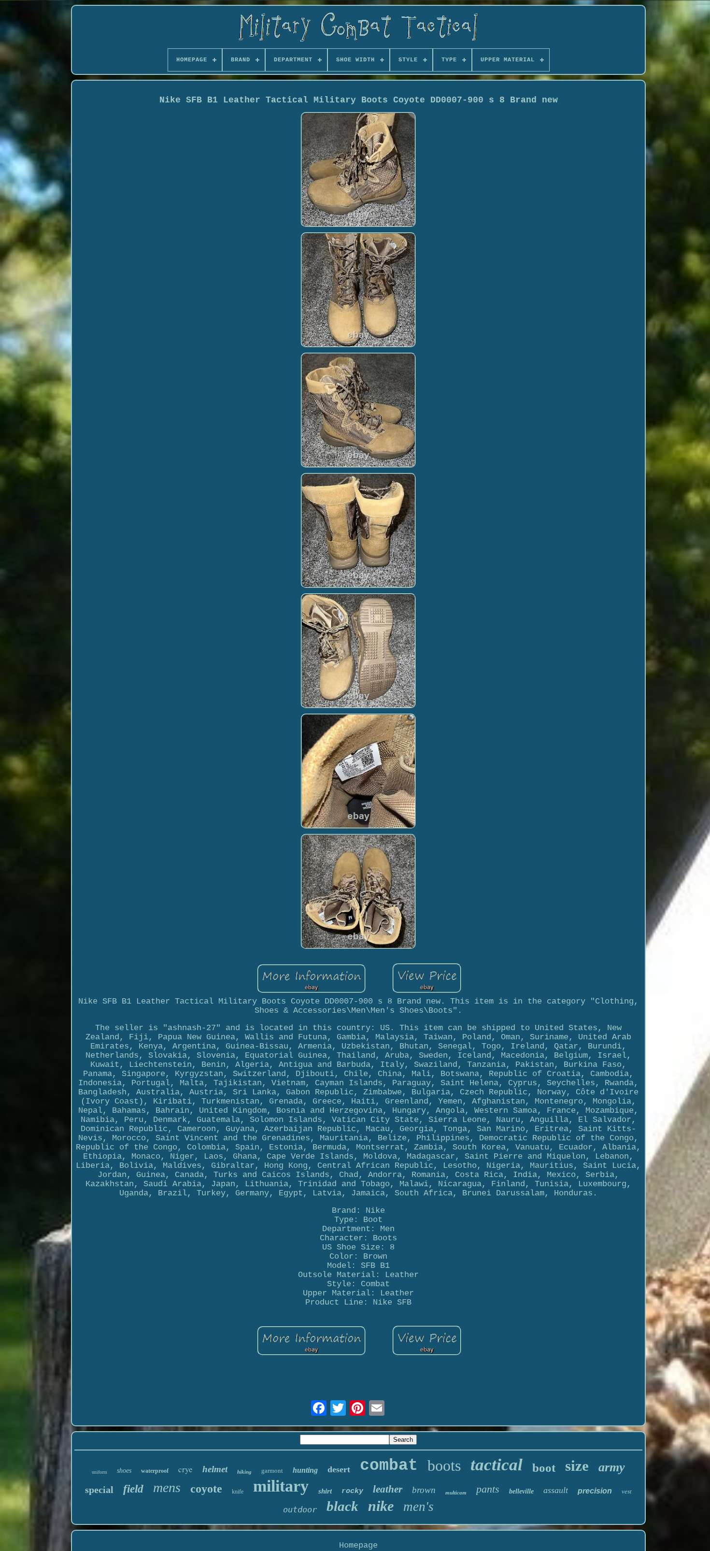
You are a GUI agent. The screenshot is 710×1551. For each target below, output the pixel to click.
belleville (521, 1491)
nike (381, 1506)
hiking (244, 1472)
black (342, 1506)
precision (595, 1491)
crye (185, 1469)
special (99, 1489)
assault (555, 1490)
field (133, 1489)
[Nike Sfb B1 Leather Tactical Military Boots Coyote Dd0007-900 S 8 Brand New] (358, 171)
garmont (272, 1470)
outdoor (300, 1509)
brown (424, 1490)
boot (543, 1467)
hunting (305, 1470)
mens (167, 1487)
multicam (456, 1492)
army (611, 1467)
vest (627, 1491)
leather (387, 1489)
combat (389, 1466)
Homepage (358, 1545)
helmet (214, 1469)
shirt (325, 1491)
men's (418, 1506)
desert (338, 1469)
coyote (206, 1488)
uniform (99, 1472)
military (281, 1486)
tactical (496, 1464)
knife (237, 1491)
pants (487, 1489)
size (577, 1465)
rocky (352, 1491)
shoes (124, 1470)
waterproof (155, 1470)
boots (444, 1465)
